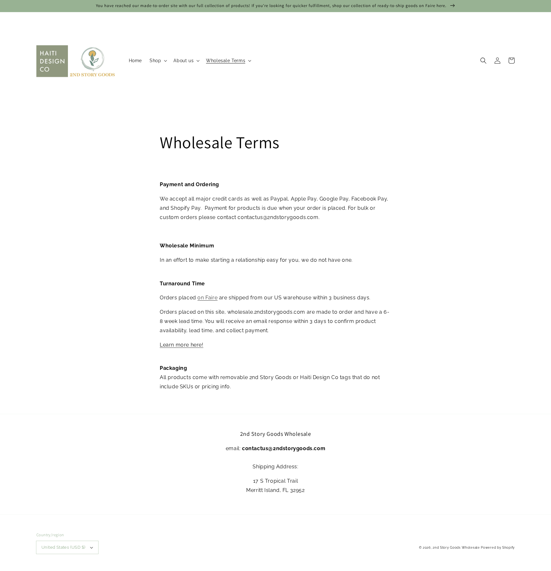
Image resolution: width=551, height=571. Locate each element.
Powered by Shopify (498, 547)
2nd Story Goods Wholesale (456, 547)
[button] (483, 61)
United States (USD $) (63, 547)
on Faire (207, 298)
